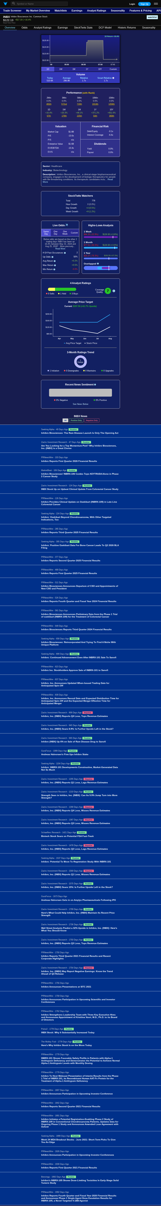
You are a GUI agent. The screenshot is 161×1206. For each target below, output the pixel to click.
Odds (25, 27)
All (65, 420)
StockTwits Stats (83, 27)
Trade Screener (12, 10)
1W (60, 69)
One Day (55, 232)
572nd (64, 104)
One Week (65, 232)
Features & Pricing (141, 10)
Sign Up (144, 4)
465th (48, 104)
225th (79, 116)
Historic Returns (127, 27)
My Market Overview (38, 10)
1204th (111, 104)
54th (95, 116)
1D (48, 69)
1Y (87, 69)
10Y (100, 69)
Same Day (46, 232)
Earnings (77, 10)
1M (73, 69)
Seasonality (118, 10)
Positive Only (76, 420)
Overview (10, 27)
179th (64, 116)
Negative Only (92, 420)
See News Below (80, 404)
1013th (95, 104)
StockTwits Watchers (80, 195)
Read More (60, 248)
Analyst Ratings (96, 10)
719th (79, 104)
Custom (113, 69)
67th (49, 116)
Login (132, 4)
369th (111, 116)
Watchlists (61, 10)
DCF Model (105, 27)
